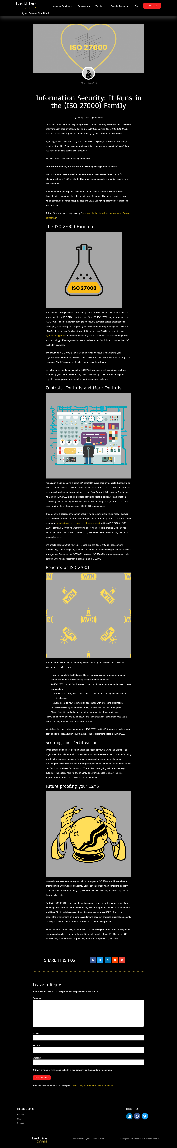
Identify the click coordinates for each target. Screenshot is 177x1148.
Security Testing (118, 6)
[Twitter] (145, 1116)
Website (37, 1058)
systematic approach (56, 335)
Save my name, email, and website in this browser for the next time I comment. (73, 1070)
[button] (136, 6)
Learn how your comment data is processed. (93, 1085)
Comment (38, 998)
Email (36, 1046)
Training (99, 6)
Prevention (99, 118)
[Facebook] (137, 1116)
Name (36, 1033)
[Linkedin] (129, 1116)
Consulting (83, 6)
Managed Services (61, 6)
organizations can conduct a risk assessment (78, 523)
